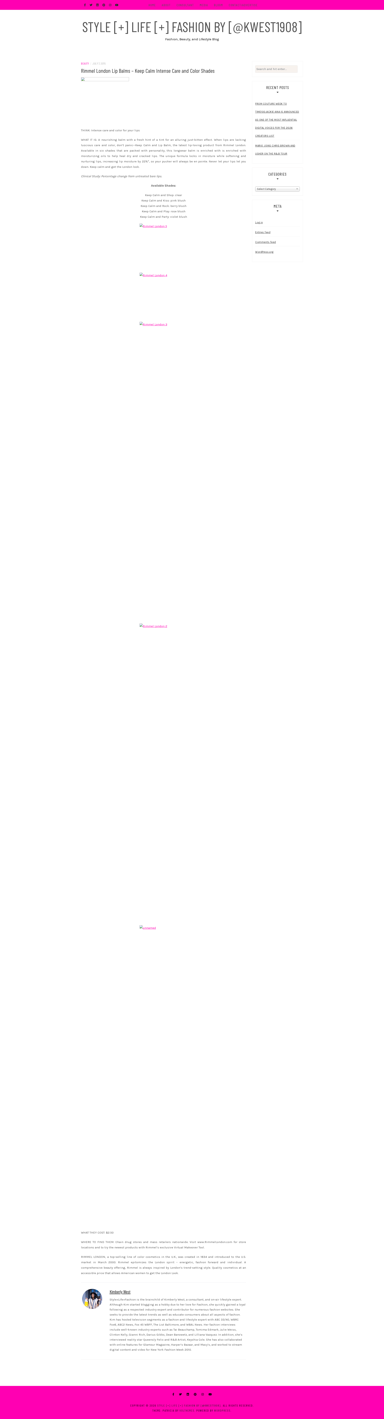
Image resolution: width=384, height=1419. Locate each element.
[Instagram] (202, 1394)
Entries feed (262, 232)
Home (152, 5)
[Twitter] (180, 1394)
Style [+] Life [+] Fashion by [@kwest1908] (192, 26)
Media (204, 5)
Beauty (85, 63)
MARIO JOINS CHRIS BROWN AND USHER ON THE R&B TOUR (275, 149)
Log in (259, 222)
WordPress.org (264, 251)
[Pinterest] (195, 1394)
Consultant (185, 5)
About (166, 5)
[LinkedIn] (188, 1394)
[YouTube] (210, 1394)
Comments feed (265, 242)
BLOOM (218, 5)
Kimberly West (120, 1291)
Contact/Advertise (243, 5)
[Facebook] (173, 1394)
